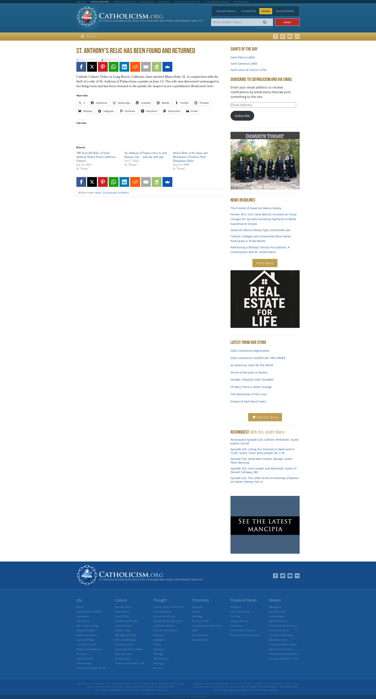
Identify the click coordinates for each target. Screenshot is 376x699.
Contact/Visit (248, 11)
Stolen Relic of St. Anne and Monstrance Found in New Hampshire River (190, 157)
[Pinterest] (103, 67)
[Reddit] (135, 67)
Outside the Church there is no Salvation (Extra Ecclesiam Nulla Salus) (168, 625)
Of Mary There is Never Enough (251, 385)
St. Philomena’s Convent (216, 1)
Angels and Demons (87, 635)
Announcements (201, 621)
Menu (92, 36)
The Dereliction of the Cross (248, 392)
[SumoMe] (167, 67)
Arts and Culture (123, 607)
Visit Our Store (266, 417)
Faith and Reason (162, 611)
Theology (158, 654)
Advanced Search (264, 28)
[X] (92, 67)
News (98, 192)
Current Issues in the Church (168, 607)
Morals (80, 607)
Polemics (158, 635)
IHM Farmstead (241, 1)
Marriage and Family (125, 635)
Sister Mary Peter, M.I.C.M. (152, 689)
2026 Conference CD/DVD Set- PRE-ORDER (257, 356)
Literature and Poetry (126, 621)
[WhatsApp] (113, 67)
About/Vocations (226, 11)
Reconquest (147, 1)
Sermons (81, 654)
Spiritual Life (83, 621)
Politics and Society (125, 639)
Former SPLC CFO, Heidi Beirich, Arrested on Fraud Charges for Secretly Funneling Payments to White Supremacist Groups (263, 219)
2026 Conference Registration (249, 349)
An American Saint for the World (251, 363)
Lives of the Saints (86, 644)
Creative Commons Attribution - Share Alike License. (273, 686)
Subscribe (242, 116)
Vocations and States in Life (91, 668)
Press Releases (200, 635)
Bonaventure (199, 697)
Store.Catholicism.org (124, 1)
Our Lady (235, 616)
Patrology (158, 663)
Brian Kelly (112, 60)
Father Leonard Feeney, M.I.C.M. (158, 683)
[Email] (146, 67)
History (157, 644)
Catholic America (124, 625)
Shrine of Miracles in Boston (249, 371)
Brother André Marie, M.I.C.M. (115, 689)
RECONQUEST (239, 432)
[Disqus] (149, 256)
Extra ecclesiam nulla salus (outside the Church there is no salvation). (245, 689)
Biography (197, 607)
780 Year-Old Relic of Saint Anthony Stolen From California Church (96, 157)
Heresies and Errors (164, 616)
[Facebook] (81, 67)
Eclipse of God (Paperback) (247, 407)
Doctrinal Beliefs (285, 11)
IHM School (164, 1)
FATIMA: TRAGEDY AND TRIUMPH (252, 378)
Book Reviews (122, 611)
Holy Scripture (161, 658)
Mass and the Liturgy (87, 625)
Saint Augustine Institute (187, 1)
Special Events (199, 639)
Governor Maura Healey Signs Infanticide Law (260, 230)
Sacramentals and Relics (115, 192)
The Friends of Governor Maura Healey (255, 208)
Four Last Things (85, 639)
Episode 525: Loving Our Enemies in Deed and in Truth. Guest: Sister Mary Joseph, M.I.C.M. (262, 451)
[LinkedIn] (124, 67)
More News (265, 263)
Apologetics (159, 639)
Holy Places (236, 625)
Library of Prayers (85, 630)
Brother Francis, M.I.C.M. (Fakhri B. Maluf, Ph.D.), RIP (149, 686)
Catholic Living (122, 630)
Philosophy (159, 649)
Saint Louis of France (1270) (248, 70)
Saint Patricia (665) (242, 57)
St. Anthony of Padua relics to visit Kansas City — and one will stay (146, 155)
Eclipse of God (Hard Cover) (248, 399)
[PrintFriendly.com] (157, 67)
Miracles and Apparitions (89, 649)
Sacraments (82, 616)
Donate (265, 11)
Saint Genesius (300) (243, 63)
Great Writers (122, 616)
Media (287, 22)
